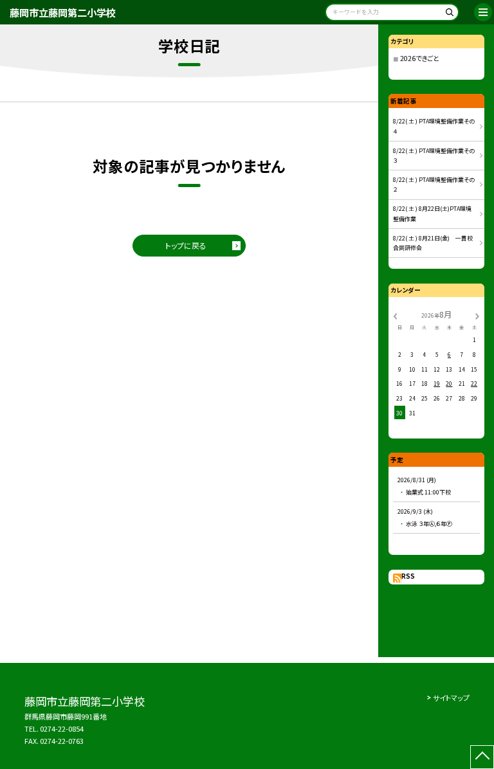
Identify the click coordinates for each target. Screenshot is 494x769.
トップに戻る (185, 245)
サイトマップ (451, 697)
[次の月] (477, 315)
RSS (408, 576)
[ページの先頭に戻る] (482, 757)
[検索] (447, 14)
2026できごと (419, 58)
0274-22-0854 (62, 728)
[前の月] (395, 315)
